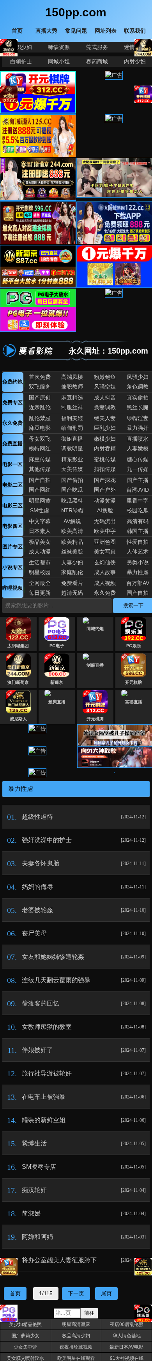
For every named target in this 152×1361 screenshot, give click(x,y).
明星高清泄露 (76, 1324)
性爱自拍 (137, 542)
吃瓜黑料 (72, 500)
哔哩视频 (12, 588)
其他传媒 (40, 469)
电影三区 (12, 505)
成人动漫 (40, 551)
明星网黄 (40, 500)
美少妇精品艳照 (25, 1324)
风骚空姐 (105, 387)
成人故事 (105, 572)
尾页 (106, 1293)
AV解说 (72, 521)
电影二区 (12, 485)
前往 (89, 1313)
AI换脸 (105, 510)
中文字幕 (40, 521)
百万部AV (137, 583)
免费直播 (12, 444)
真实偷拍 (137, 397)
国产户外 (105, 490)
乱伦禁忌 (40, 418)
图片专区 (12, 547)
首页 (15, 1293)
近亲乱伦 (40, 407)
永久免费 (12, 423)
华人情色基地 (127, 1335)
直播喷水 (137, 439)
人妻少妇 (72, 562)
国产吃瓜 (72, 490)
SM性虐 (39, 510)
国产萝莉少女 (25, 1335)
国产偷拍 (72, 480)
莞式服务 (97, 47)
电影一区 (12, 464)
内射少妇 (135, 61)
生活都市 (40, 562)
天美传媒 (72, 469)
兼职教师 (72, 387)
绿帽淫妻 (137, 418)
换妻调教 (105, 407)
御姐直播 (72, 439)
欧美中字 (105, 531)
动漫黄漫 (105, 500)
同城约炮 (95, 628)
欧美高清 (72, 531)
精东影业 (72, 459)
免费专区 (12, 402)
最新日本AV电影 (126, 1347)
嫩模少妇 (105, 439)
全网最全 (40, 583)
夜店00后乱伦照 (126, 1324)
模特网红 (40, 448)
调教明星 (72, 448)
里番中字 (137, 500)
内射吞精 (105, 448)
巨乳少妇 (105, 428)
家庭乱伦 (72, 572)
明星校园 (40, 572)
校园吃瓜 (137, 510)
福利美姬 (72, 418)
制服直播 (95, 665)
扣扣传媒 (105, 469)
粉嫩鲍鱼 (105, 377)
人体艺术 (137, 551)
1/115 (46, 1293)
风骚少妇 (137, 377)
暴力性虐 (137, 572)
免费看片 (72, 583)
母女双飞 (40, 439)
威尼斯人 (18, 718)
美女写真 (105, 551)
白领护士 (21, 61)
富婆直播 (133, 701)
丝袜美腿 (72, 551)
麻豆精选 (72, 397)
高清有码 (137, 521)
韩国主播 (137, 531)
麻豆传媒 (40, 459)
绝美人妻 (105, 418)
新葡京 (56, 682)
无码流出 (105, 521)
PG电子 (56, 645)
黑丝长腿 (137, 407)
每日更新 (40, 593)
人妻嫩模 (137, 448)
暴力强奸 (137, 428)
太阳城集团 (18, 645)
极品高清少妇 (76, 1335)
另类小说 (137, 562)
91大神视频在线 (126, 1358)
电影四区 (12, 526)
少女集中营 (25, 1347)
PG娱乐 (133, 645)
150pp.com (75, 12)
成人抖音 (105, 397)
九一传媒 (137, 469)
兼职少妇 (21, 47)
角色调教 (137, 387)
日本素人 (40, 531)
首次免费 (40, 377)
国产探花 (105, 480)
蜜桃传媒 (105, 459)
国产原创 (40, 397)
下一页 (76, 1293)
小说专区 (12, 567)
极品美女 (40, 542)
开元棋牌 (133, 682)
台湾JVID (137, 490)
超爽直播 (56, 701)
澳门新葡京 (18, 682)
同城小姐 (59, 61)
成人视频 (105, 583)
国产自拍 (40, 480)
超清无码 (72, 593)
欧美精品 (72, 542)
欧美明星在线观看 (76, 1358)
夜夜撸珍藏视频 (76, 1347)
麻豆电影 (40, 428)
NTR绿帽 (72, 510)
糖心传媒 (137, 459)
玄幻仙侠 (105, 562)
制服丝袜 (72, 407)
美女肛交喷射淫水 (25, 1358)
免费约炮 (12, 382)
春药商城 (97, 61)
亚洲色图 (105, 542)
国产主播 (137, 480)
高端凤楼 (72, 377)
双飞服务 (40, 387)
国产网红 (40, 490)
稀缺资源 (59, 47)
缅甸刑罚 (72, 428)
